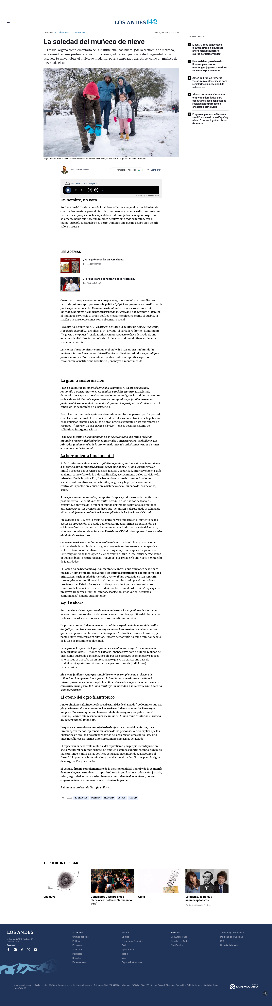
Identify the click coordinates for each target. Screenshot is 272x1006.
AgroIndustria (128, 949)
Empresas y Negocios (132, 941)
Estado (122, 798)
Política (95, 798)
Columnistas (63, 32)
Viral (124, 958)
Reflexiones (81, 798)
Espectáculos (79, 962)
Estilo (124, 945)
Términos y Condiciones (232, 932)
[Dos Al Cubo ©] (244, 988)
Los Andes (48, 32)
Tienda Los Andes (180, 941)
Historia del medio (229, 945)
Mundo (125, 932)
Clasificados (177, 945)
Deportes (76, 958)
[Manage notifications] (265, 993)
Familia (133, 798)
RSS (222, 941)
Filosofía (109, 798)
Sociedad (77, 949)
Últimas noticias (80, 937)
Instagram (15, 949)
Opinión (125, 937)
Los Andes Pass (179, 937)
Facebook (8, 949)
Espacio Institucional (132, 962)
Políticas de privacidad (231, 937)
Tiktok (22, 949)
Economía (77, 945)
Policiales (77, 953)
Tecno (125, 953)
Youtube (35, 949)
